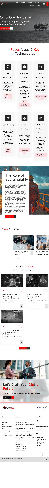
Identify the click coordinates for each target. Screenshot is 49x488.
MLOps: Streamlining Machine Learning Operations (34, 296)
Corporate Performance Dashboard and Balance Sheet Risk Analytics (21, 253)
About (22, 2)
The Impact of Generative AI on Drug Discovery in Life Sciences (11, 332)
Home (17, 2)
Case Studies (37, 2)
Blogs (39, 5)
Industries (32, 5)
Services (29, 2)
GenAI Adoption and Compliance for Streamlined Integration (10, 296)
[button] (17, 258)
